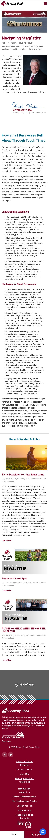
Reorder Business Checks (24, 801)
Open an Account (24, 806)
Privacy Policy (34, 747)
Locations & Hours (24, 769)
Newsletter (24, 818)
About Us (24, 774)
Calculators (24, 792)
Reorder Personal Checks (24, 797)
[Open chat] (42, 831)
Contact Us (24, 765)
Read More (6, 741)
